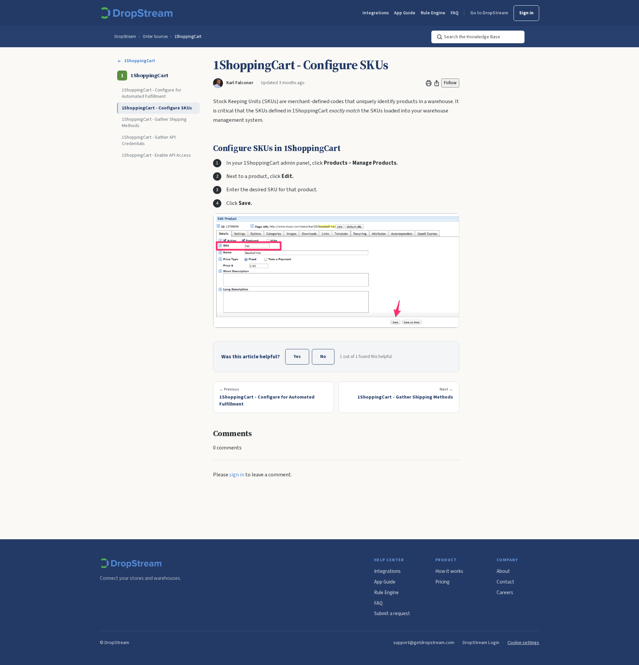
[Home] (138, 13)
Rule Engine (433, 13)
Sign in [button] (526, 13)
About (503, 571)
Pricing (442, 581)
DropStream (125, 37)
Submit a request (392, 613)
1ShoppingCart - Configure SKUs (157, 108)
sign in (236, 474)
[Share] (436, 83)
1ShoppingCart (187, 37)
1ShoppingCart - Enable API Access (156, 155)
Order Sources (155, 37)
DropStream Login (481, 642)
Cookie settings (523, 642)
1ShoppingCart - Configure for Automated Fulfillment (151, 93)
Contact (505, 581)
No (323, 356)
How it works (449, 571)
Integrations (375, 13)
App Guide (404, 13)
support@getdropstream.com (423, 642)
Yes (297, 356)
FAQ (455, 13)
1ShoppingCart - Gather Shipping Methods (154, 122)
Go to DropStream (489, 13)
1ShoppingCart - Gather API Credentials (149, 140)
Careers (505, 592)
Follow (450, 83)
